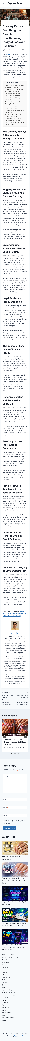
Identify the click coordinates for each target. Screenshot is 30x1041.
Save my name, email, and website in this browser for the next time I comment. (15, 821)
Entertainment (7, 977)
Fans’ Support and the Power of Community (14, 111)
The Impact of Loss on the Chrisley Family (13, 103)
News (4, 1000)
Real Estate (6, 1007)
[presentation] (15, 727)
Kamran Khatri (8, 50)
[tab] (11, 753)
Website (6, 815)
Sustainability (6, 1012)
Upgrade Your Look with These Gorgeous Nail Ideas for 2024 (15, 742)
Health (4, 987)
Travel (4, 1020)
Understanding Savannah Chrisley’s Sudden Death (12, 94)
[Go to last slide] (4, 736)
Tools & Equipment (8, 1017)
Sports (4, 1010)
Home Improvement (8, 992)
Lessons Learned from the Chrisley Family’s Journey (13, 119)
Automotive (6, 962)
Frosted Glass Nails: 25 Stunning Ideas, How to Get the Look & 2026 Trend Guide (14, 880)
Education (5, 975)
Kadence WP (18, 1036)
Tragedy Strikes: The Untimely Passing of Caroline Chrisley (14, 90)
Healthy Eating (7, 990)
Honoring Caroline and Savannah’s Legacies (11, 107)
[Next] (25, 736)
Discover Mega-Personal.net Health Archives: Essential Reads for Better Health (22, 698)
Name (6, 799)
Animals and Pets (8, 955)
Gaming (4, 985)
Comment (7, 776)
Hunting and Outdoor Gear (11, 995)
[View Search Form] (3, 3)
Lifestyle (5, 23)
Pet (3, 1005)
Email (5, 807)
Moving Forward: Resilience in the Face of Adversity (14, 115)
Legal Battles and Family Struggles (12, 99)
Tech (3, 1015)
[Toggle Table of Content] (24, 83)
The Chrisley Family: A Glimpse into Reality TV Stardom (14, 86)
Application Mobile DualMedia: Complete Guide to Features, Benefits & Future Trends (14, 947)
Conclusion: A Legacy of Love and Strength (15, 123)
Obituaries (5, 1002)
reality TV (9, 54)
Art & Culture (6, 960)
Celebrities (5, 972)
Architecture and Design (10, 957)
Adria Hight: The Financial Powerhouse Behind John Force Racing (14, 614)
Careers (4, 970)
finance (4, 982)
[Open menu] (26, 3)
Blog (3, 965)
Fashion (4, 980)
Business (5, 967)
